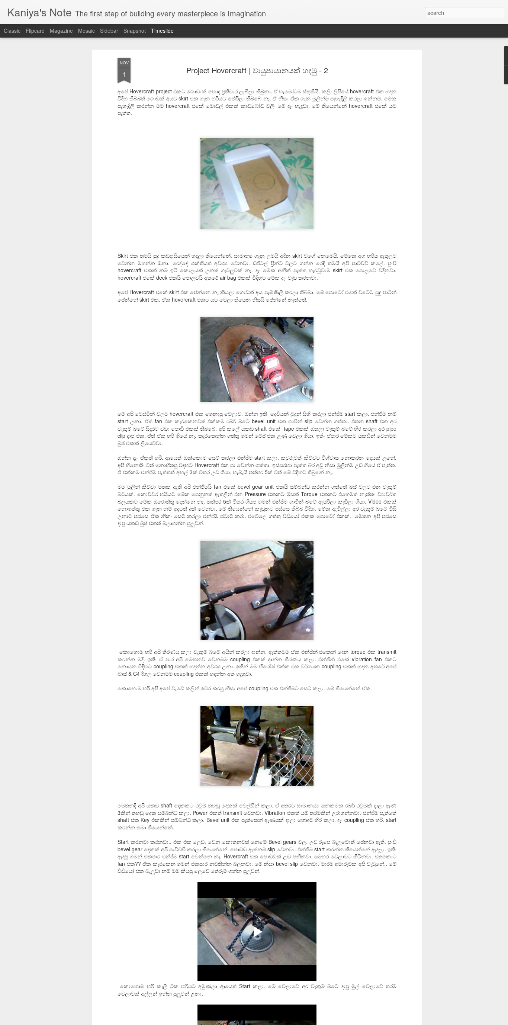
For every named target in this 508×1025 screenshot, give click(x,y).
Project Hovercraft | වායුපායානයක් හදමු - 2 (257, 70)
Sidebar (109, 30)
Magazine (61, 30)
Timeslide (162, 30)
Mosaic (86, 30)
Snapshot (134, 30)
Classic (12, 30)
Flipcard (35, 30)
